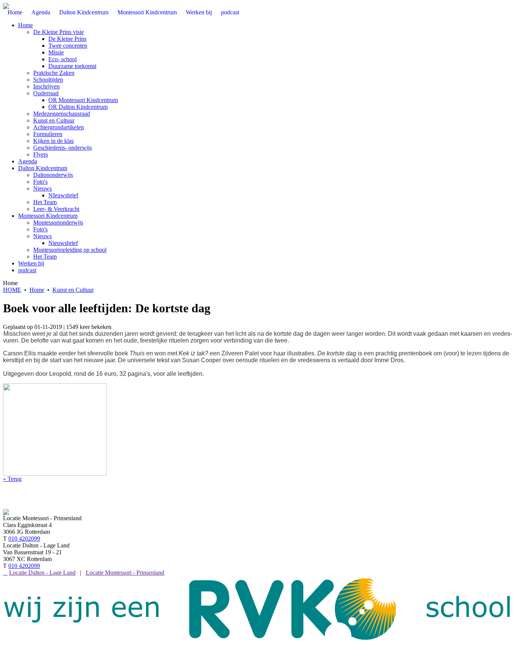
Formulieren (47, 134)
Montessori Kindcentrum (47, 215)
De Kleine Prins (67, 39)
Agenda (27, 161)
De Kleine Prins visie (58, 32)
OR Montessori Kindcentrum (83, 100)
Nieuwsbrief (63, 243)
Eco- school (62, 59)
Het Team (45, 202)
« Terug (12, 479)
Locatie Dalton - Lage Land (42, 572)
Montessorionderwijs (58, 222)
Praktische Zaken (53, 73)
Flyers (40, 154)
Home (25, 25)
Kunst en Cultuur (53, 120)
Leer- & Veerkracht (56, 209)
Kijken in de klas (53, 141)
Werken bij (31, 263)
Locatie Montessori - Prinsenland (125, 572)
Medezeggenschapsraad (61, 113)
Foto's (40, 181)
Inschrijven (46, 86)
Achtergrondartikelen (58, 127)
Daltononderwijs (53, 175)
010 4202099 (24, 538)
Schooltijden (48, 79)
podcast (27, 270)
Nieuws (42, 188)
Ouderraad (46, 93)
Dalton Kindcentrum (42, 168)
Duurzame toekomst (72, 66)
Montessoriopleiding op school (70, 250)
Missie (56, 52)
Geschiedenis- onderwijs (62, 147)
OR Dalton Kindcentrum (78, 107)
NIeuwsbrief (63, 195)
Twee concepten (67, 45)
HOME (12, 290)
